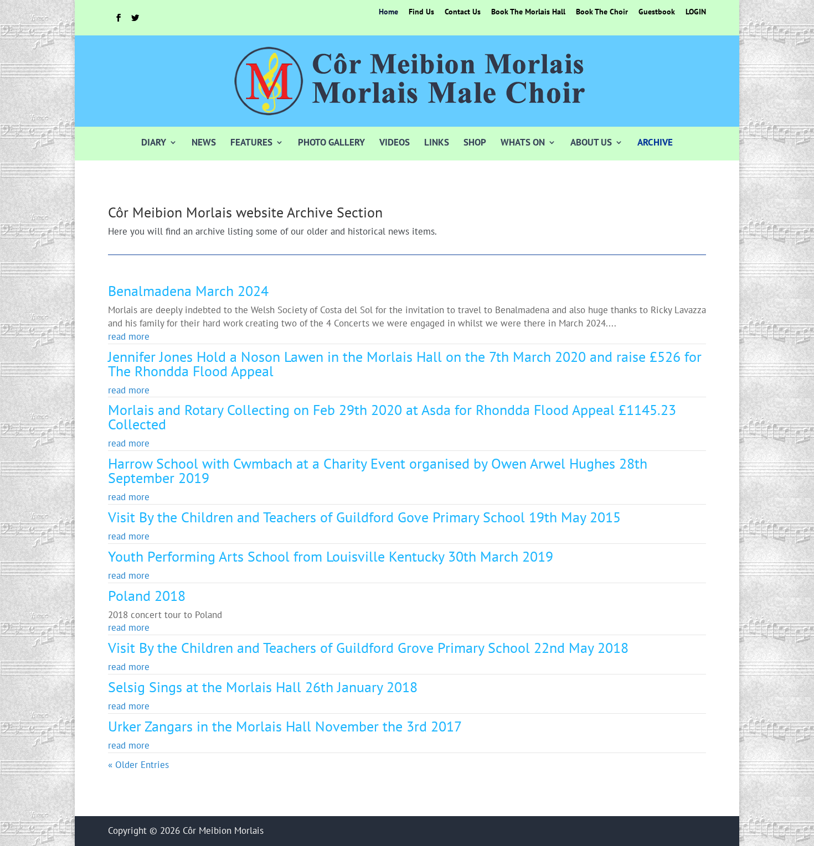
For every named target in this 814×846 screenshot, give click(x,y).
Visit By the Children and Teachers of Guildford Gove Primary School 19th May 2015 (364, 517)
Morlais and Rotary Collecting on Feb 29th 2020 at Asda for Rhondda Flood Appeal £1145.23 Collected (392, 417)
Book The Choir (602, 12)
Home (388, 12)
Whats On (523, 142)
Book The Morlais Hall (528, 12)
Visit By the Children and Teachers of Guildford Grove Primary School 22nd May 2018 (368, 648)
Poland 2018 (147, 596)
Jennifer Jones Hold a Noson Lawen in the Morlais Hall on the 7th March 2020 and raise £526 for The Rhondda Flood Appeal (405, 363)
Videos (394, 142)
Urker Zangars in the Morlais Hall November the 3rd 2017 (285, 726)
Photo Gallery (331, 142)
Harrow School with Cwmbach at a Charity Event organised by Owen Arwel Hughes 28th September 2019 (377, 470)
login (696, 12)
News (204, 142)
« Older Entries (138, 765)
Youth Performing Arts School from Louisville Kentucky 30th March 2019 (330, 556)
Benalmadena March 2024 (188, 291)
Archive (655, 142)
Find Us (421, 12)
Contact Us (463, 12)
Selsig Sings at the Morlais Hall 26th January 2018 (263, 687)
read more (129, 336)
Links (436, 142)
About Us (591, 142)
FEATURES (251, 142)
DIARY (153, 142)
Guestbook (656, 12)
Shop (474, 142)
